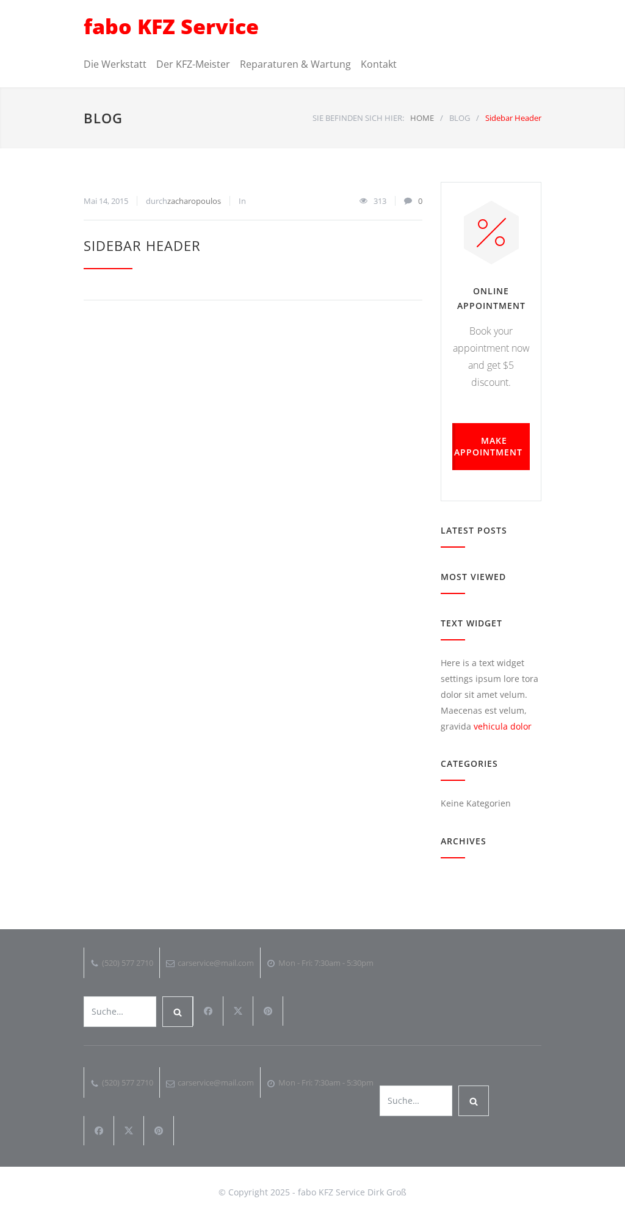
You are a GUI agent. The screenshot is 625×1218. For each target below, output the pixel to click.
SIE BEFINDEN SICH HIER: (358, 117)
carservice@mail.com (216, 962)
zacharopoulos (194, 200)
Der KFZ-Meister (193, 64)
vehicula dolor (503, 726)
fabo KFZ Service (171, 26)
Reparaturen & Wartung (295, 64)
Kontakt (379, 64)
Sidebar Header (142, 245)
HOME (422, 117)
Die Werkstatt (115, 64)
